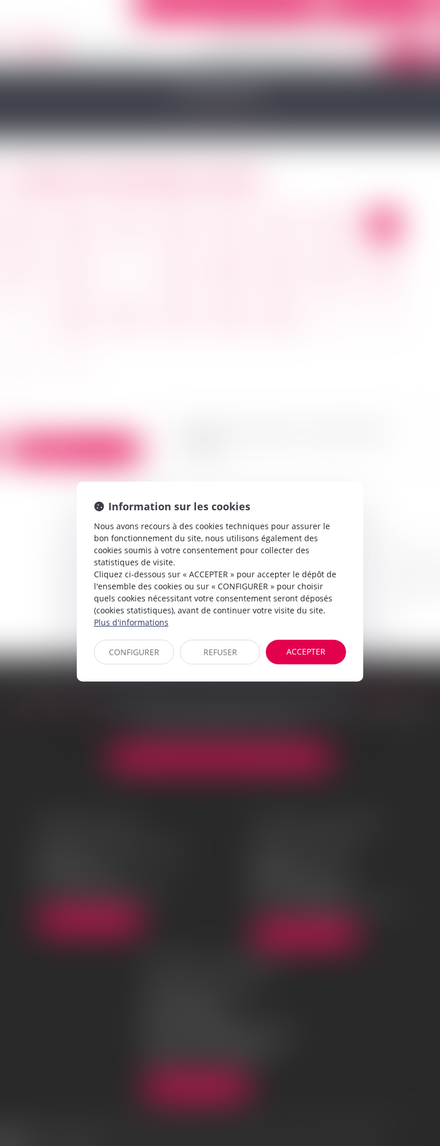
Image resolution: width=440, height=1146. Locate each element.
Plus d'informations (131, 622)
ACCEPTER (305, 651)
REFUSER (220, 652)
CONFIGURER (134, 652)
